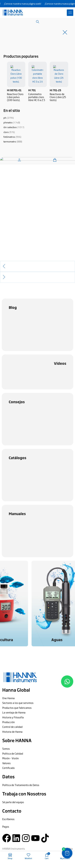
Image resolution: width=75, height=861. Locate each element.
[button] (70, 12)
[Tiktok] (45, 838)
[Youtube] (35, 838)
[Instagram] (25, 838)
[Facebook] (6, 838)
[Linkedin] (16, 838)
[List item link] (37, 698)
